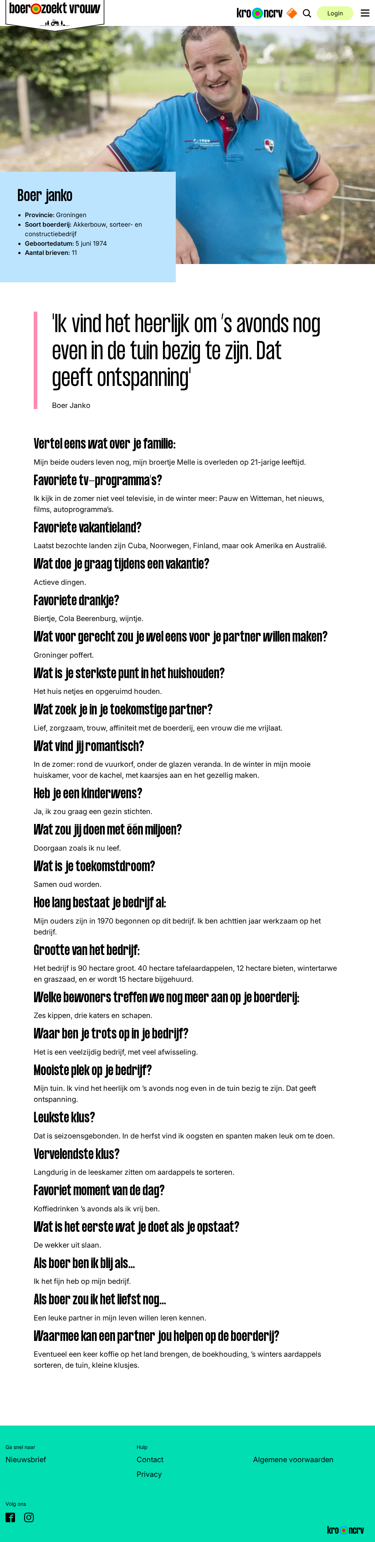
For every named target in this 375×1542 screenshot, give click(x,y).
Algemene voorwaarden (293, 1459)
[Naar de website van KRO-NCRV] (260, 13)
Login (335, 13)
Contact (150, 1459)
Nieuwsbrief (25, 1459)
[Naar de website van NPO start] (291, 13)
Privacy (149, 1474)
